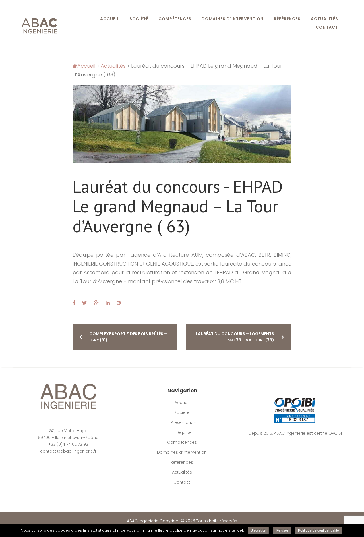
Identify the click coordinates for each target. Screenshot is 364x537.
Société (138, 19)
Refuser (282, 530)
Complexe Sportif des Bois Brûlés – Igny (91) (128, 337)
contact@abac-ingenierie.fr (68, 451)
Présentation (183, 422)
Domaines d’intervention (233, 19)
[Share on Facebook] (74, 303)
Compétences (174, 19)
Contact (327, 27)
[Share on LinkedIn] (108, 303)
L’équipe (183, 432)
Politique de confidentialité (318, 530)
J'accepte (258, 530)
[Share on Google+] (96, 303)
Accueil (109, 19)
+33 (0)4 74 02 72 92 (68, 444)
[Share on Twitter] (84, 303)
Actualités (324, 19)
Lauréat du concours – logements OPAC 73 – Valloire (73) (235, 337)
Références (287, 19)
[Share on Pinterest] (119, 303)
